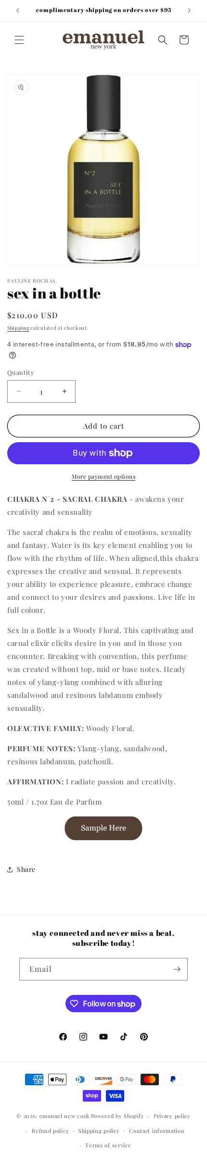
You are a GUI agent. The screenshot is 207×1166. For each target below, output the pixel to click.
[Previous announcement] (17, 10)
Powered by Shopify (117, 1115)
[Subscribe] (176, 969)
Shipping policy (99, 1130)
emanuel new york (64, 1115)
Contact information (156, 1130)
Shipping (18, 327)
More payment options (103, 476)
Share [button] (26, 869)
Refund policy (50, 1130)
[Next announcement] (189, 10)
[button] (19, 39)
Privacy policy (172, 1115)
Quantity (20, 372)
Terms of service (108, 1145)
